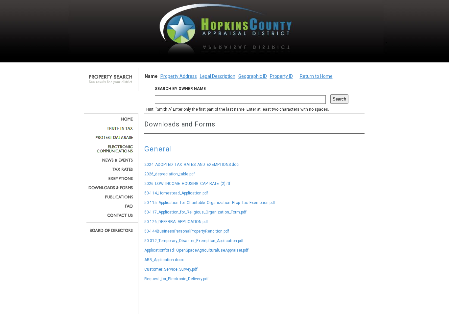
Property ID (281, 76)
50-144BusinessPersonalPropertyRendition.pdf (186, 231)
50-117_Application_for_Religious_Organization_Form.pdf (195, 212)
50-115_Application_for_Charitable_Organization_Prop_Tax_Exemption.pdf (209, 202)
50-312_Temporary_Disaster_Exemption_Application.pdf (194, 240)
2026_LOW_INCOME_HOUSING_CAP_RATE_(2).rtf (187, 183)
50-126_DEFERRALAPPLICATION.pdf (176, 221)
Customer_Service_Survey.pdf (171, 269)
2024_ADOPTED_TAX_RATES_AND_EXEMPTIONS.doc (191, 164)
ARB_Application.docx (164, 260)
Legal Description (217, 76)
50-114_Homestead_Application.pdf (176, 193)
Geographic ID (252, 76)
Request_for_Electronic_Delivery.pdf (176, 279)
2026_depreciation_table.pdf (169, 174)
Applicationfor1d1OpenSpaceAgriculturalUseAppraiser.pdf (196, 250)
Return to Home (316, 76)
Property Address (178, 76)
